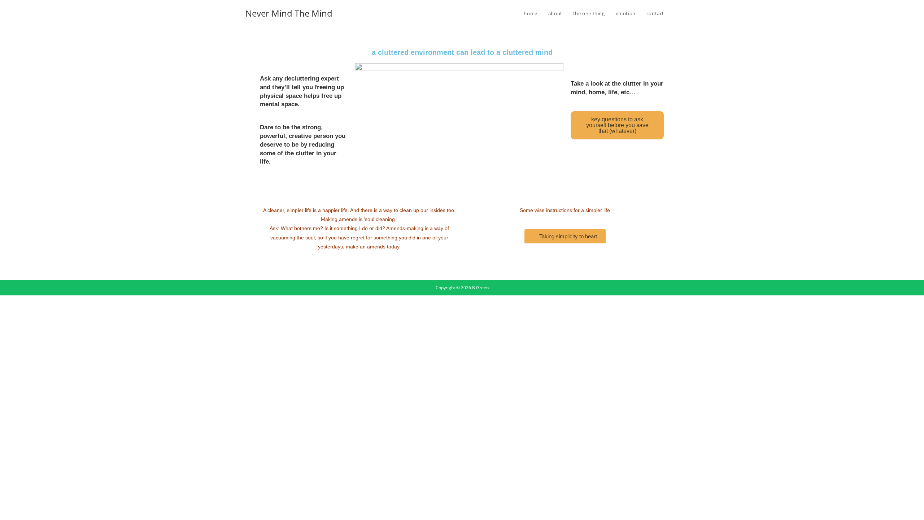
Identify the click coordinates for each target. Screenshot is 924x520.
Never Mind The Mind (288, 13)
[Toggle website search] (677, 13)
